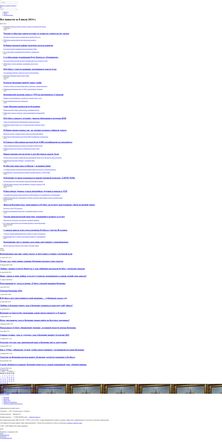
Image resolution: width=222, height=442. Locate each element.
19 (11, 379)
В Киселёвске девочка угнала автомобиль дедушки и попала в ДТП (35, 191)
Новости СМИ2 (4, 394)
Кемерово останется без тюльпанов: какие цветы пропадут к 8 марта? (33, 313)
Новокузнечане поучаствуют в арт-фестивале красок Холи (31, 154)
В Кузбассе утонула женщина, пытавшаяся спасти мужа (29, 69)
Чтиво (5, 13)
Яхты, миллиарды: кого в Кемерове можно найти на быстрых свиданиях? (35, 320)
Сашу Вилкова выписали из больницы (21, 106)
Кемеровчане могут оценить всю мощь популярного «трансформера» (36, 242)
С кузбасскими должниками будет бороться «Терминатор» (30, 57)
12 (11, 377)
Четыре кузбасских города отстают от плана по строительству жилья (36, 33)
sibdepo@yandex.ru (34, 417)
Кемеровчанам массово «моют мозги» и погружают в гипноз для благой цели (36, 254)
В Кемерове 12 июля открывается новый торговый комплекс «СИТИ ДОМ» (39, 178)
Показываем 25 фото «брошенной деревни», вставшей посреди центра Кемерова (38, 328)
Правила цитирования (10, 402)
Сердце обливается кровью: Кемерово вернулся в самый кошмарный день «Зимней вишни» (43, 364)
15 (3, 379)
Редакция (6, 397)
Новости (6, 12)
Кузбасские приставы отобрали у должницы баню (27, 166)
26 (11, 381)
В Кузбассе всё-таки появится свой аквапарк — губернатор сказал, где (33, 298)
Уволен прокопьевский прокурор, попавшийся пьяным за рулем (34, 216)
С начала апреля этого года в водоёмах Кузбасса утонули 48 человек (35, 230)
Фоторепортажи (8, 15)
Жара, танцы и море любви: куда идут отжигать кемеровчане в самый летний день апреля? (43, 276)
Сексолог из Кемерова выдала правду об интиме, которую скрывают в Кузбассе (37, 357)
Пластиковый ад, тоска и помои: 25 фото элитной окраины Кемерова (32, 283)
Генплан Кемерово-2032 (11, 291)
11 (9, 377)
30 (5, 383)
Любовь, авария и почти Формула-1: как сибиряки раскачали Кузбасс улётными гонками (42, 268)
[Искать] (17, 9)
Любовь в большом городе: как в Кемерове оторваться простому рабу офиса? (36, 305)
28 (1, 383)
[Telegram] (4, 435)
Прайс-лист (6, 400)
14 (1, 379)
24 (7, 381)
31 (7, 383)
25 (9, 381)
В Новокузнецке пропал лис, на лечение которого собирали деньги (34, 130)
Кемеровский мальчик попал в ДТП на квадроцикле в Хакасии (33, 94)
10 (7, 377)
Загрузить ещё (4, 370)
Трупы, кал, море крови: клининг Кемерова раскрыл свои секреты (31, 261)
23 (5, 381)
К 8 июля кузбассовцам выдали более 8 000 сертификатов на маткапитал (37, 142)
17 (7, 379)
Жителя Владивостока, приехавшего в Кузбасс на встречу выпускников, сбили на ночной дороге (49, 205)
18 (9, 379)
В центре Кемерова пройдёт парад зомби (22, 82)
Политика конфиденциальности (12, 403)
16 (5, 379)
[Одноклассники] (6, 438)
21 (1, 381)
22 (3, 381)
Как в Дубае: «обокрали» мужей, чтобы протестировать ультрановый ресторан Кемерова (42, 350)
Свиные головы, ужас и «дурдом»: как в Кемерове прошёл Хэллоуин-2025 (34, 335)
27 (13, 381)
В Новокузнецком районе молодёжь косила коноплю (28, 45)
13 (13, 377)
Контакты (6, 399)
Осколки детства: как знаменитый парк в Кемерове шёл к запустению (33, 342)
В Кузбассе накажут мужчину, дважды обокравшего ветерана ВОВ (34, 118)
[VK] (3, 436)
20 (13, 379)
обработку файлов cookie (74, 423)
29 (3, 383)
